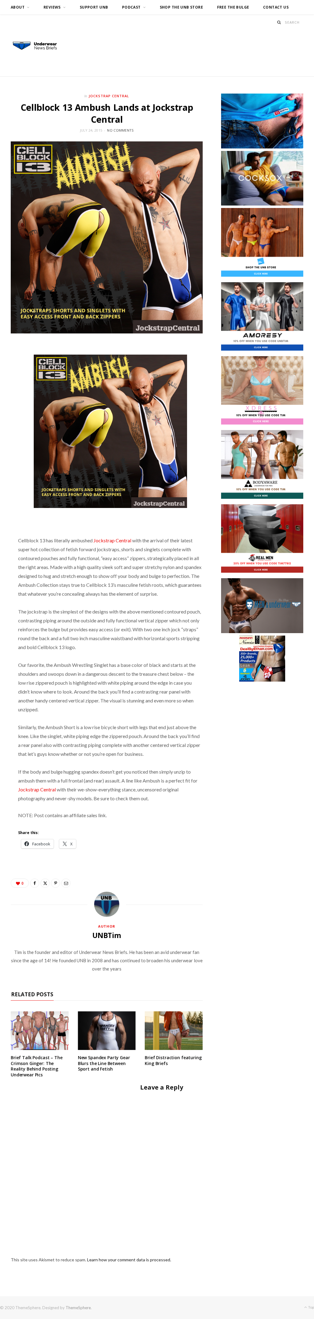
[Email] (66, 883)
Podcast (131, 7)
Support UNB (94, 7)
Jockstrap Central (109, 96)
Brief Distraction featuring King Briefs (173, 1060)
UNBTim (106, 935)
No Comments (120, 130)
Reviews (52, 7)
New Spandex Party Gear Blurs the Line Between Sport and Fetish (104, 1063)
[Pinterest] (55, 883)
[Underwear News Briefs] (38, 46)
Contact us (276, 7)
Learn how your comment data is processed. (129, 1259)
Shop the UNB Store (181, 7)
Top (311, 1307)
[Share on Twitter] (45, 883)
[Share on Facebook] (34, 883)
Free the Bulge (233, 7)
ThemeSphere (78, 1307)
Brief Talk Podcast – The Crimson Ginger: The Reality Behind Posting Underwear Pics (37, 1066)
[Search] (279, 22)
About (18, 7)
